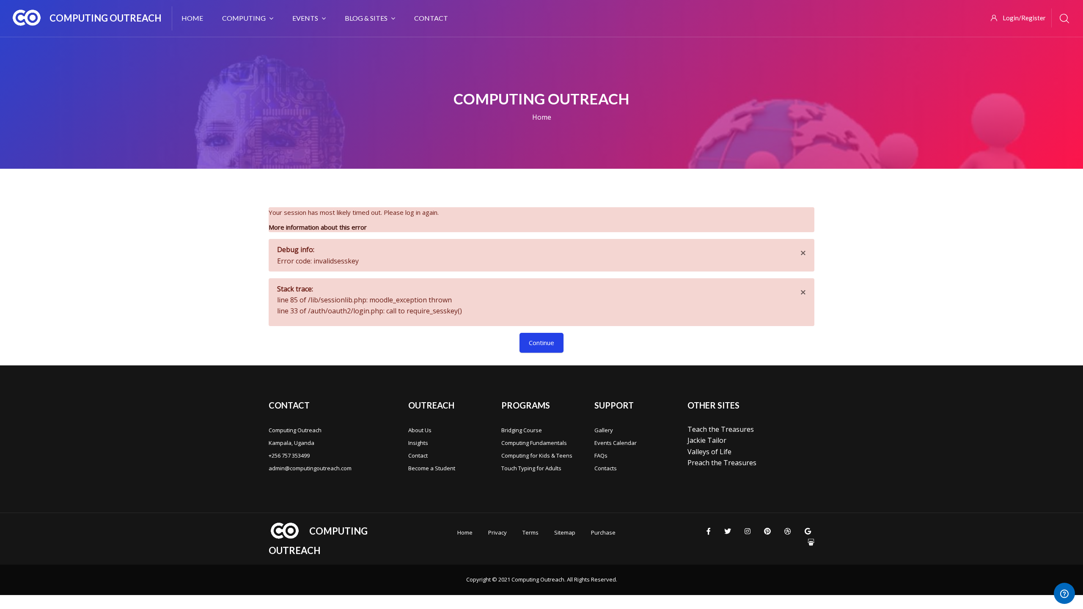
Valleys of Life (709, 451)
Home (541, 117)
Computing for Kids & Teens (536, 455)
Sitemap (564, 532)
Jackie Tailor (706, 440)
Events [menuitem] (305, 18)
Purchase (603, 532)
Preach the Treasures (721, 462)
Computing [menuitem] (244, 18)
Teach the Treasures (720, 429)
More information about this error (318, 227)
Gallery (603, 430)
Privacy (497, 532)
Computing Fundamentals (534, 443)
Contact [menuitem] (431, 18)
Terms (530, 532)
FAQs (600, 455)
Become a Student (431, 468)
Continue (541, 342)
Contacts (605, 468)
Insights (418, 443)
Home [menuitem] (192, 18)
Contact (418, 455)
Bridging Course (521, 430)
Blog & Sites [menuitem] (366, 18)
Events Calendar (615, 443)
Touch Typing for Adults (531, 468)
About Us (420, 430)
